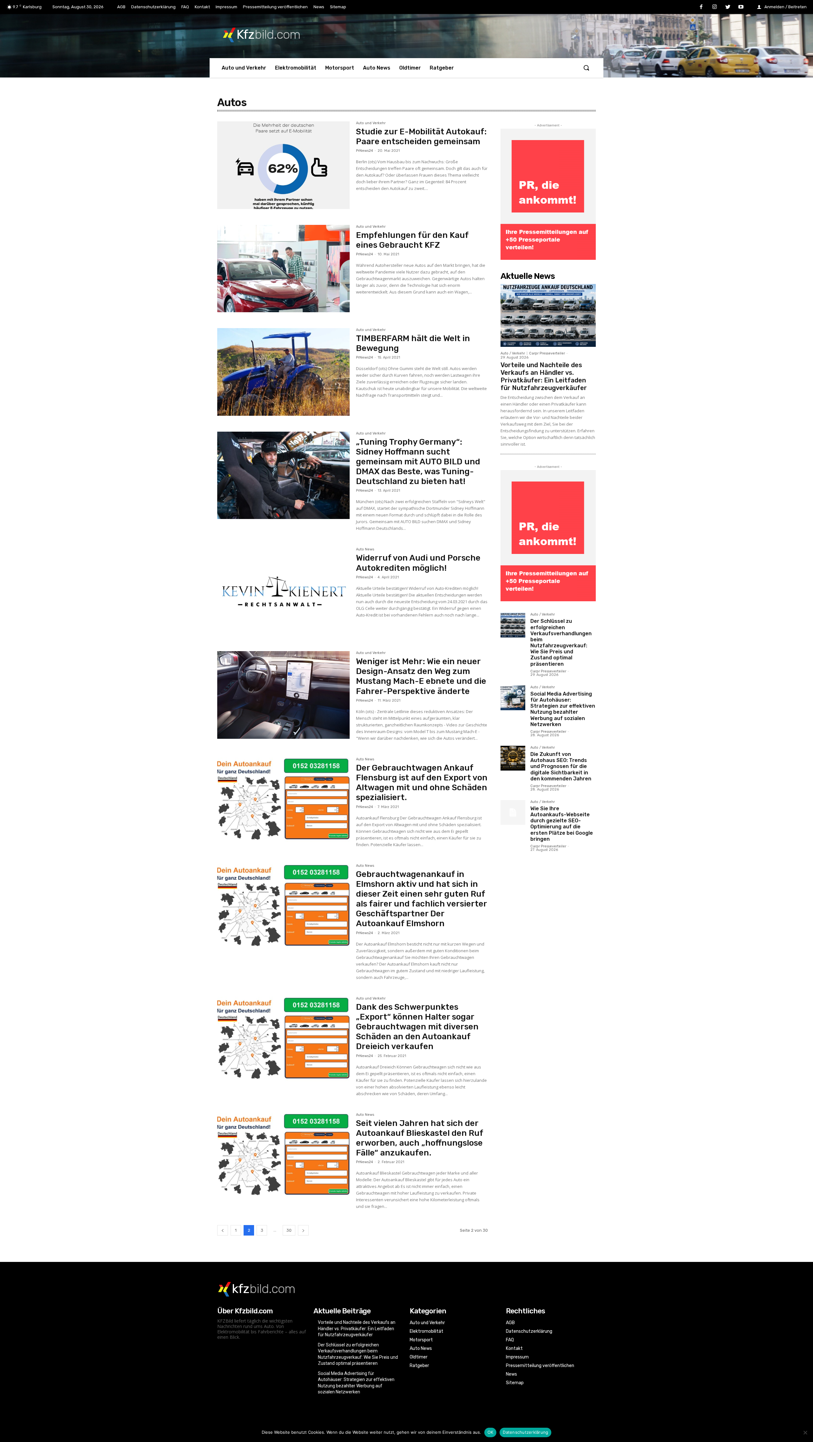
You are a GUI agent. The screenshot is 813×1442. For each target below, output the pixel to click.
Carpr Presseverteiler (547, 353)
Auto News (365, 549)
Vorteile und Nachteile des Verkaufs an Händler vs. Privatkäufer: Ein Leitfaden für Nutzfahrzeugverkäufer (544, 376)
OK (490, 1432)
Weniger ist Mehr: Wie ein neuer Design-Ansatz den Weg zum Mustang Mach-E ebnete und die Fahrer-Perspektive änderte (421, 676)
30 (289, 1230)
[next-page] (303, 1230)
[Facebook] (701, 7)
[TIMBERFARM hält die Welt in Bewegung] (283, 372)
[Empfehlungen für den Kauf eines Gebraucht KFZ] (283, 269)
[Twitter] (728, 7)
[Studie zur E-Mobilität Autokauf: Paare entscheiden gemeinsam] (283, 165)
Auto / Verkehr (513, 353)
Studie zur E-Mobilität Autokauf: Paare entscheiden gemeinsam (421, 136)
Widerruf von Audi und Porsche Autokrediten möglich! (418, 563)
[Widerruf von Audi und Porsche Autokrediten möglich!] (283, 591)
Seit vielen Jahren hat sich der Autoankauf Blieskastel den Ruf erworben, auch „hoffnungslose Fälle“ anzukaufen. (419, 1138)
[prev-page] (222, 1230)
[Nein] (805, 1432)
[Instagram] (714, 7)
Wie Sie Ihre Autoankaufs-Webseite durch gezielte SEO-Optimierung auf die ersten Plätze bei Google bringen (561, 823)
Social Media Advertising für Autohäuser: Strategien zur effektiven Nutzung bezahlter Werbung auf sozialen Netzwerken (562, 709)
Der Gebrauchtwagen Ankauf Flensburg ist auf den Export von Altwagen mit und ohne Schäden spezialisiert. (421, 783)
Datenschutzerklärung (525, 1432)
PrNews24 (364, 151)
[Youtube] (741, 7)
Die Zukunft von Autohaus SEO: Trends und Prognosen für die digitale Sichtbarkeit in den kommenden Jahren (560, 766)
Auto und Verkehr (371, 123)
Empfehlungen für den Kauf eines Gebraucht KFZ (412, 240)
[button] (586, 67)
